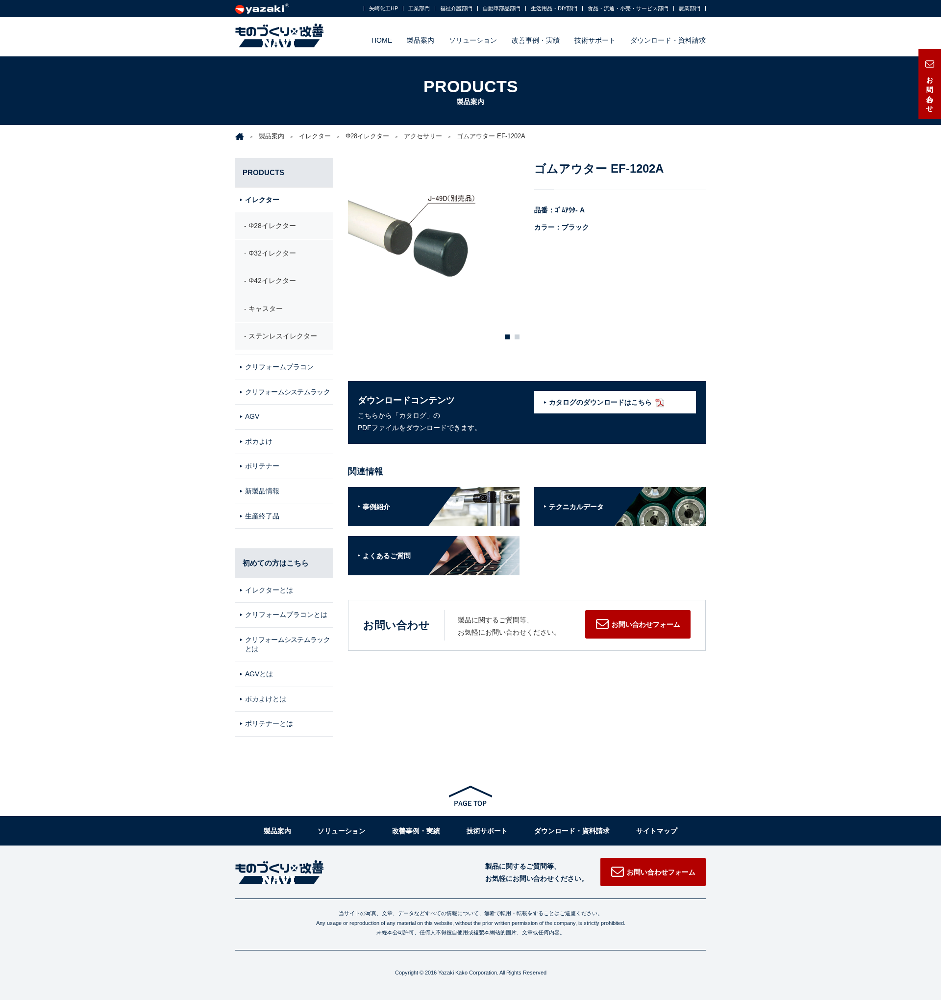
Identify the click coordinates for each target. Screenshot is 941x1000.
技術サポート (595, 40)
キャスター (265, 308)
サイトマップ (656, 831)
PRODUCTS (263, 172)
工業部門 (419, 8)
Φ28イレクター (367, 136)
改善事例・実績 (536, 40)
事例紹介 (376, 507)
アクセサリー (423, 136)
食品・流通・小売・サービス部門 (628, 8)
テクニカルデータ (576, 507)
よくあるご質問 (387, 556)
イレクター (315, 136)
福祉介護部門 (456, 8)
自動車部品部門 (501, 8)
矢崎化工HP (383, 8)
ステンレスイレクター (282, 336)
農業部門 (689, 8)
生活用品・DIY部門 (554, 8)
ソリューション (473, 40)
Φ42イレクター (272, 280)
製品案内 (420, 40)
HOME (381, 40)
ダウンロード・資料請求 (668, 40)
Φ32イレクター (272, 253)
